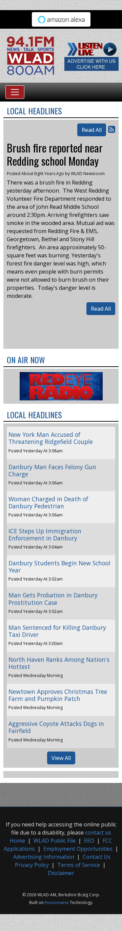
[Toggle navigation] (14, 92)
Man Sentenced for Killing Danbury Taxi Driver (57, 631)
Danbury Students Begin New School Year (59, 566)
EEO (89, 840)
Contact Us (96, 857)
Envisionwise (57, 902)
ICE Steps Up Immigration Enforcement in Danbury (44, 534)
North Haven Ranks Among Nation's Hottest (58, 663)
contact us (98, 832)
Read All (92, 130)
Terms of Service (78, 865)
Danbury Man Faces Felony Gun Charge (52, 470)
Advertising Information (43, 857)
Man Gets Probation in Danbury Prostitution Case (53, 598)
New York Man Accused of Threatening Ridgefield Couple (50, 438)
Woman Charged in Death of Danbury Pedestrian (48, 502)
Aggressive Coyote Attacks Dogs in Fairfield (56, 727)
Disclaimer (61, 873)
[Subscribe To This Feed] (111, 129)
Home (17, 840)
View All (61, 758)
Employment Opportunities (78, 848)
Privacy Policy (32, 865)
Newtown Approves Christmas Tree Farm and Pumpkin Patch (57, 695)
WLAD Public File (55, 840)
